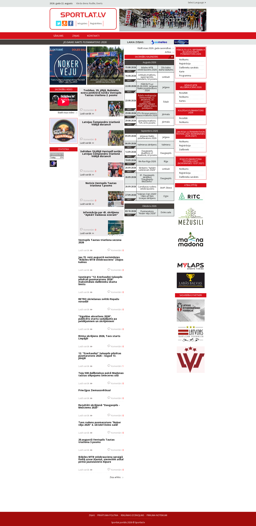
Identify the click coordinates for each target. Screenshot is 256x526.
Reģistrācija (185, 63)
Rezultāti (183, 92)
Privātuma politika (107, 515)
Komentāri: (90, 110)
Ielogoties (82, 23)
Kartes (182, 100)
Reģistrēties (96, 23)
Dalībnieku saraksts (188, 67)
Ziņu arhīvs (115, 477)
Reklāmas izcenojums (132, 515)
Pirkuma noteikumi (157, 515)
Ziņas (75, 35)
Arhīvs (168, 52)
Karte (181, 71)
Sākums (58, 35)
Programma (185, 75)
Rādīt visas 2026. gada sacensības (154, 48)
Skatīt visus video (66, 113)
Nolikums (183, 59)
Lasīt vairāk (85, 114)
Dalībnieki (184, 149)
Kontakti (93, 35)
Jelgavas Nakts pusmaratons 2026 (85, 42)
